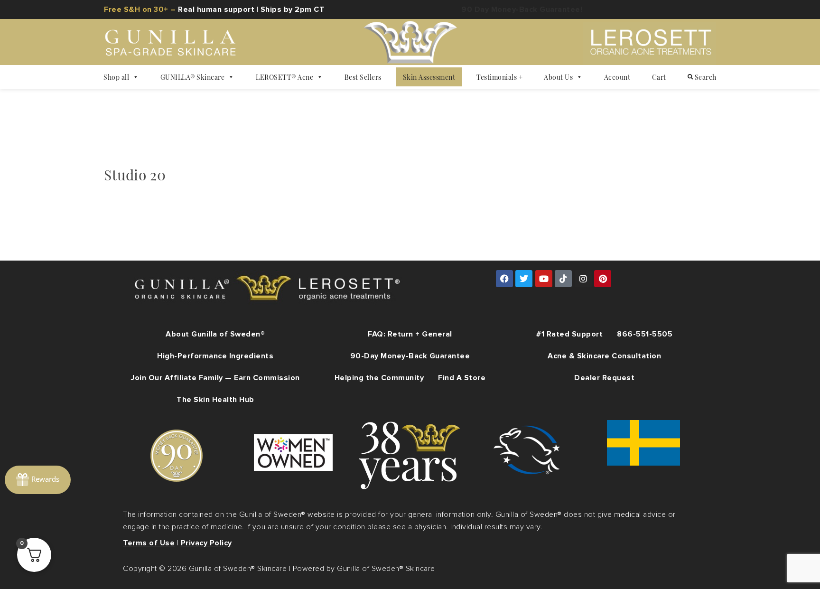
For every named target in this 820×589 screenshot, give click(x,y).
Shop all (116, 77)
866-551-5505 (644, 334)
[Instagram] (583, 278)
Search (705, 77)
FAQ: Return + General (410, 334)
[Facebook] (504, 278)
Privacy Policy (206, 543)
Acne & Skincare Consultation (604, 356)
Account (617, 77)
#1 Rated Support (569, 334)
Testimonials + (499, 77)
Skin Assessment (429, 77)
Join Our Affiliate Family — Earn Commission (215, 378)
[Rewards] (38, 480)
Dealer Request (604, 378)
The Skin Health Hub (215, 399)
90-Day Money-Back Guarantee (410, 356)
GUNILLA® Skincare (192, 77)
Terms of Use (149, 543)
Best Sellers (363, 77)
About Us (558, 77)
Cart (659, 77)
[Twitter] (523, 278)
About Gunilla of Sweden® (215, 334)
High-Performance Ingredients (215, 356)
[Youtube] (543, 278)
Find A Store (461, 378)
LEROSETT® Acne (284, 77)
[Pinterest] (602, 278)
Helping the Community (379, 378)
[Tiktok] (563, 278)
